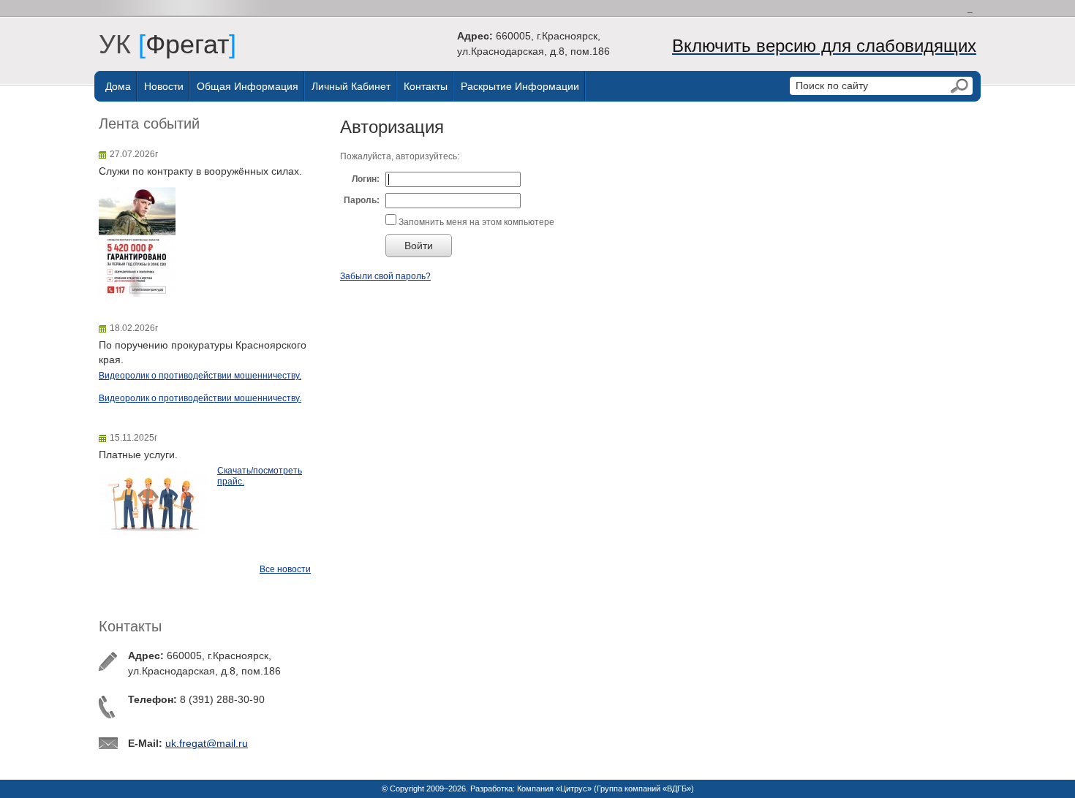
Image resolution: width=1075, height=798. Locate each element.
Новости (164, 86)
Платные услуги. (138, 454)
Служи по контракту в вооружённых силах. (200, 171)
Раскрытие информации (520, 86)
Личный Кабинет (351, 86)
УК (122, 44)
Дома (118, 86)
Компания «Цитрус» (554, 788)
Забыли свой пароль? (385, 276)
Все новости (285, 569)
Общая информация (247, 86)
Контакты (426, 86)
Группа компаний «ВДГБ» (644, 788)
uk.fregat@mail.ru (206, 743)
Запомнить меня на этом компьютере (475, 222)
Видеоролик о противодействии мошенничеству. (200, 375)
